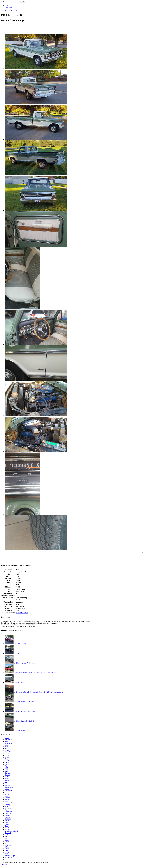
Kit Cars (7, 785)
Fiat (6, 766)
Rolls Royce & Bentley (12, 831)
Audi (6, 745)
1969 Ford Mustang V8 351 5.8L (24, 663)
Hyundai (7, 775)
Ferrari (7, 764)
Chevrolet (8, 752)
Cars (6, 5)
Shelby (7, 840)
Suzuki (7, 848)
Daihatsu (7, 759)
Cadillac (7, 750)
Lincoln (7, 794)
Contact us (4, 864)
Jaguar (7, 780)
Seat (6, 838)
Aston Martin (9, 743)
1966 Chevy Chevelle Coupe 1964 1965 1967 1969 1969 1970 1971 (35, 672)
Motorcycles (8, 7)
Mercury (7, 805)
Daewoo (7, 757)
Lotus (6, 796)
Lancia (7, 789)
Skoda (7, 841)
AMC (6, 741)
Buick (6, 748)
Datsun (7, 761)
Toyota (7, 852)
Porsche (7, 822)
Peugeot (7, 817)
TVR (6, 854)
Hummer (7, 773)
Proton (7, 824)
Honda (7, 771)
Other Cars (8, 813)
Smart (6, 843)
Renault (7, 829)
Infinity (7, 776)
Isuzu (6, 778)
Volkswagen (8, 857)
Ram (6, 826)
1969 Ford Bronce (19, 731)
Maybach (7, 799)
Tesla (6, 850)
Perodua (7, 815)
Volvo (6, 859)
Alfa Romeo (8, 739)
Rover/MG (8, 833)
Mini (6, 806)
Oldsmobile (8, 812)
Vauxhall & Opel (10, 856)
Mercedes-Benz (9, 803)
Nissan (7, 810)
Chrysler (7, 754)
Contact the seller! (22, 613)
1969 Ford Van (18, 682)
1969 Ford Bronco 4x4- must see (24, 702)
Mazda (7, 801)
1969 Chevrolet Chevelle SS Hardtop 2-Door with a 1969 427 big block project (38, 692)
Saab (6, 834)
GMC (6, 769)
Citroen (7, 755)
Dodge (7, 762)
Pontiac (7, 820)
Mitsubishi (8, 808)
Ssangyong (8, 845)
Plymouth (8, 819)
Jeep (6, 782)
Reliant (7, 827)
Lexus (7, 792)
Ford (6, 768)
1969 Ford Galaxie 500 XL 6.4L (24, 721)
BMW (7, 746)
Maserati (7, 797)
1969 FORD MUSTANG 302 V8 (24, 711)
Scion (6, 836)
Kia (6, 783)
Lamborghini (9, 787)
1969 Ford (17, 653)
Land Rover (8, 790)
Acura (7, 738)
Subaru (7, 847)
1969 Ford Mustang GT (21, 643)
